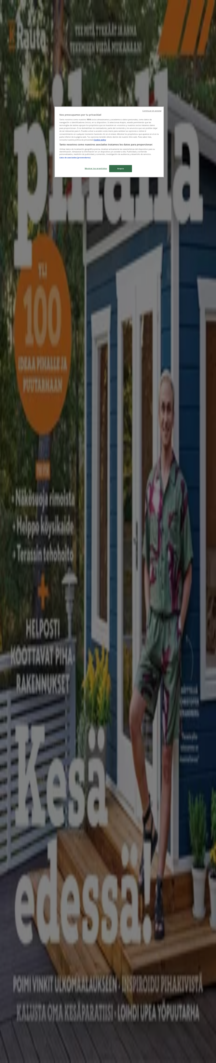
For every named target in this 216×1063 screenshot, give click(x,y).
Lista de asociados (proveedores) (75, 157)
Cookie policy (100, 139)
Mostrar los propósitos (96, 168)
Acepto (120, 168)
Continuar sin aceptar (151, 111)
